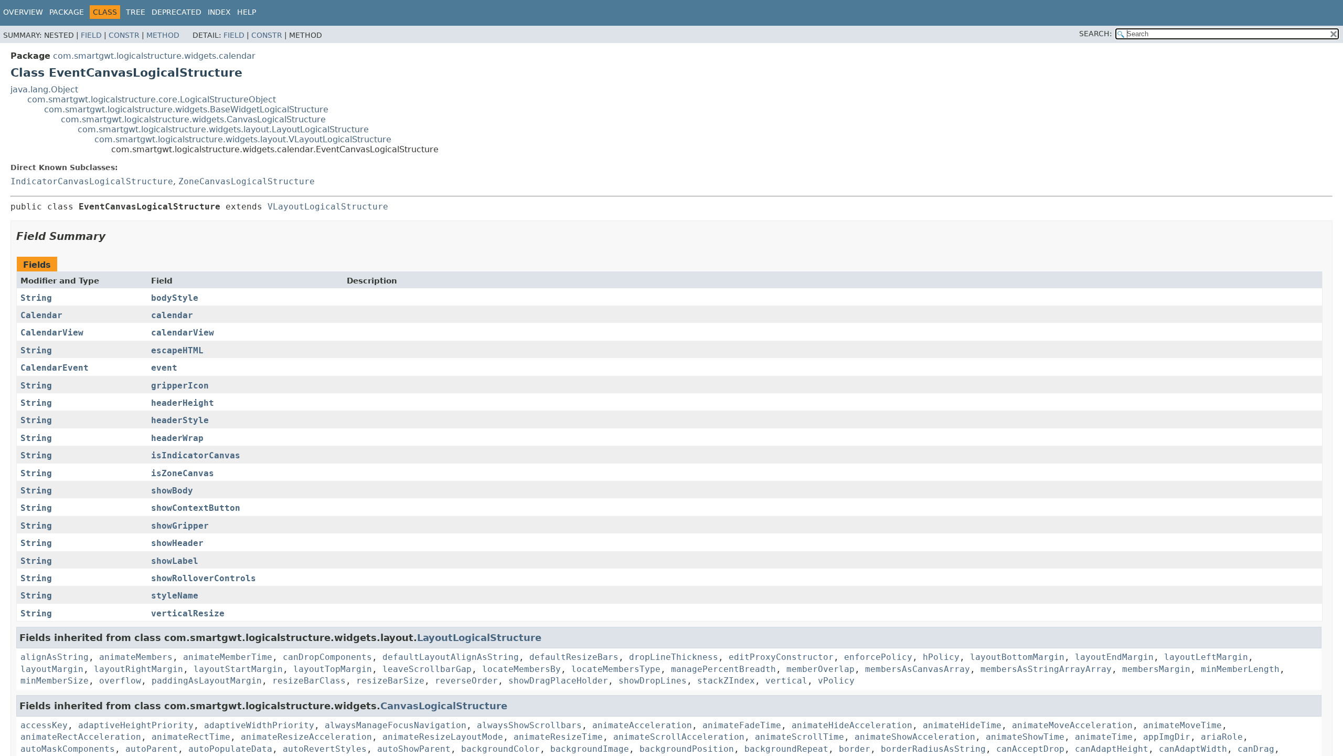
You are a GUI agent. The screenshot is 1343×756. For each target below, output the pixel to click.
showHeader (177, 543)
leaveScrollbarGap (427, 669)
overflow (120, 681)
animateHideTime (962, 725)
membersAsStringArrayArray (1046, 669)
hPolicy (941, 657)
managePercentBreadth (723, 669)
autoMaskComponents (67, 749)
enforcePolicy (878, 657)
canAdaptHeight (1111, 749)
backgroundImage (589, 749)
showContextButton (195, 508)
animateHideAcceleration (852, 725)
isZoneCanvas (182, 473)
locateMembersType (615, 669)
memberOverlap (820, 669)
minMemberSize (54, 681)
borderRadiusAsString (933, 749)
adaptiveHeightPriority (136, 725)
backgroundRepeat (786, 749)
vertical (786, 681)
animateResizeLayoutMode (442, 737)
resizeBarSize (390, 681)
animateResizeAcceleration (306, 737)
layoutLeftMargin (1206, 657)
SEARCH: (1095, 33)
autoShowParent (414, 749)
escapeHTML (177, 350)
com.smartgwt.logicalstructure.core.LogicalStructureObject (151, 99)
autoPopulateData (230, 749)
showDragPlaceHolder (558, 681)
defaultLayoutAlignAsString (450, 657)
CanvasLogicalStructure (443, 705)
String (36, 298)
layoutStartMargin (238, 669)
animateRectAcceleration (80, 737)
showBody (172, 491)
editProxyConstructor (781, 657)
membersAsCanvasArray (917, 669)
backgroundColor (500, 749)
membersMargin (1156, 669)
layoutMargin (51, 669)
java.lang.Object (44, 89)
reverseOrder (466, 681)
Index (219, 12)
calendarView (182, 333)
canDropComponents (327, 657)
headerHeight (182, 403)
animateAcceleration (642, 725)
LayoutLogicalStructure (479, 637)
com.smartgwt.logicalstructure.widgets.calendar (154, 56)
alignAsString (54, 657)
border (854, 749)
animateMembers (136, 657)
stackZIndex (726, 681)
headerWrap (177, 438)
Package (66, 12)
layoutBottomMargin (1017, 657)
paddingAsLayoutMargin (207, 681)
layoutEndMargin (1114, 657)
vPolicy (836, 681)
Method (162, 35)
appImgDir (1166, 737)
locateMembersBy (521, 669)
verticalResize (188, 613)
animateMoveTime (1182, 725)
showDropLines (653, 681)
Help (246, 12)
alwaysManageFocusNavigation (395, 725)
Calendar (41, 315)
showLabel (174, 561)
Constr (124, 35)
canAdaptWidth (1193, 749)
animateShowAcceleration (915, 737)
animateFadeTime (741, 725)
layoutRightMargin (138, 669)
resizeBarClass (309, 681)
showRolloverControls (203, 578)
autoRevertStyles (325, 749)
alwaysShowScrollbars (529, 725)
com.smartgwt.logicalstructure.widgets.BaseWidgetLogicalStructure (186, 109)
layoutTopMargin (332, 669)
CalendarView (51, 333)
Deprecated (176, 12)
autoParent (151, 749)
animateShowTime (1025, 737)
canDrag (1256, 749)
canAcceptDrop (1030, 749)
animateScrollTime (799, 737)
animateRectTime (191, 737)
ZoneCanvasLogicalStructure (246, 181)
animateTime (1104, 737)
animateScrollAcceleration (678, 737)
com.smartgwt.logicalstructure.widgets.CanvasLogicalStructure (193, 119)
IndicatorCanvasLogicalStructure (91, 181)
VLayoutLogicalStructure (328, 207)
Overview (23, 12)
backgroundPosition (686, 749)
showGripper (180, 526)
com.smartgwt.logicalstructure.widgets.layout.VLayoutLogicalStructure (242, 139)
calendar (172, 315)
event (164, 368)
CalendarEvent (54, 368)
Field (91, 35)
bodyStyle (174, 298)
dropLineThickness (673, 657)
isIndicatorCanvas (195, 455)
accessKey (44, 725)
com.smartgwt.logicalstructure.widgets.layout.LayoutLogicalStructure (223, 129)
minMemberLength (1240, 669)
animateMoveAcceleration (1072, 725)
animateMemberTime (227, 657)
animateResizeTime (558, 737)
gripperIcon (180, 386)
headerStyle (180, 420)
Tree (135, 12)
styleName (174, 596)
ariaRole (1222, 737)
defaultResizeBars (574, 657)
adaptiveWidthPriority (259, 725)
